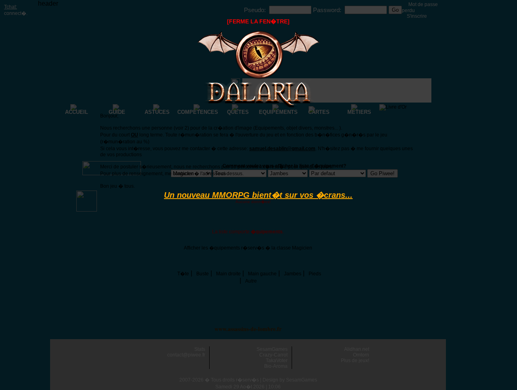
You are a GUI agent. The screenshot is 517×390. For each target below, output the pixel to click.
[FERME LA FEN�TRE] (258, 21)
